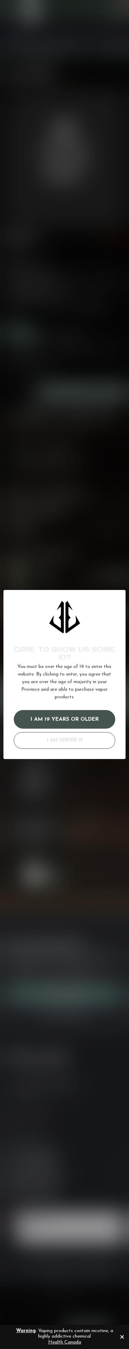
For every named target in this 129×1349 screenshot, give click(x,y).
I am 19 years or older (65, 719)
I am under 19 (65, 740)
